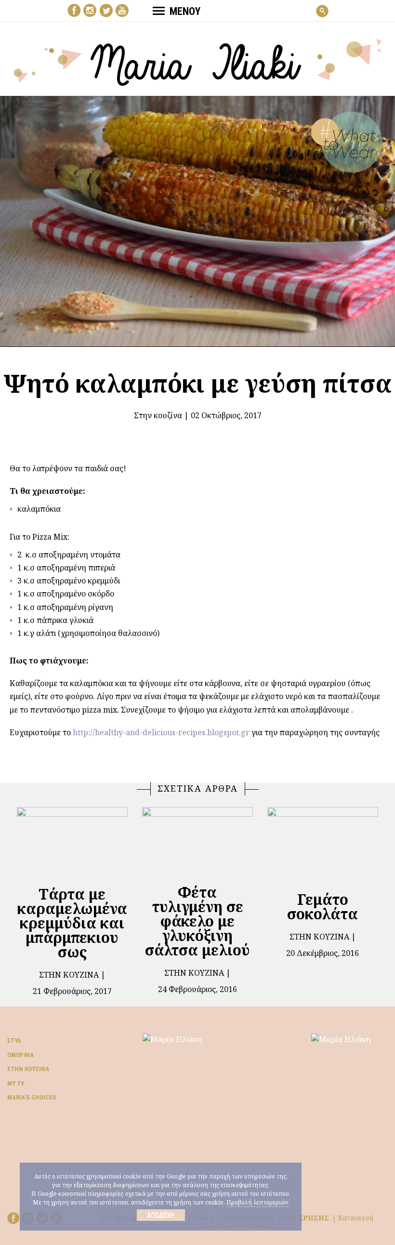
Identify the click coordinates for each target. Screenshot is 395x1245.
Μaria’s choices (31, 1097)
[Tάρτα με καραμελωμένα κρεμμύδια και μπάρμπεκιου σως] (72, 842)
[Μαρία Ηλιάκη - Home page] (197, 61)
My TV (16, 1083)
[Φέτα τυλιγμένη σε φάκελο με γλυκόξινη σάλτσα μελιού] (197, 841)
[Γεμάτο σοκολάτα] (322, 844)
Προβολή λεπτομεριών (257, 1202)
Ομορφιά (20, 1055)
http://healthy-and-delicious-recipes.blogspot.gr (161, 732)
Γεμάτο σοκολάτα (322, 906)
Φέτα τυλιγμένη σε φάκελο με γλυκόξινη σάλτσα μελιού (197, 921)
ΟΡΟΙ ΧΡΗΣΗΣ (303, 1217)
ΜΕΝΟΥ (185, 11)
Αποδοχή (160, 1215)
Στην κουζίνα (158, 415)
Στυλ (14, 1040)
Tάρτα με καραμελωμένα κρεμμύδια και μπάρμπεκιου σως (72, 923)
